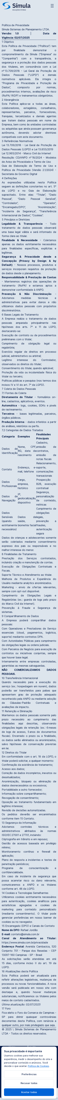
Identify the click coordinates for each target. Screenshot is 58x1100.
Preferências (29, 1074)
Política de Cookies (38, 1066)
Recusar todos (29, 1083)
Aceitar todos (29, 1092)
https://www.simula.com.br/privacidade (25, 942)
